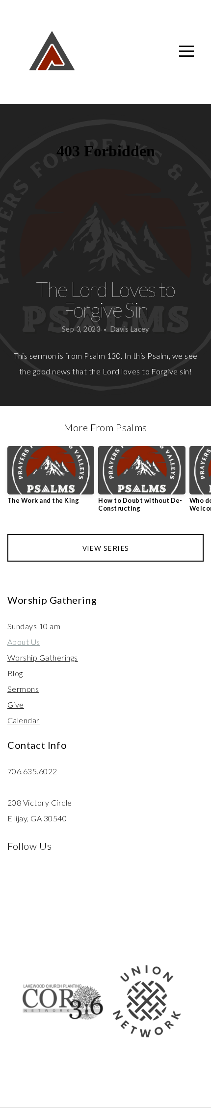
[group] (50, 479)
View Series (105, 548)
